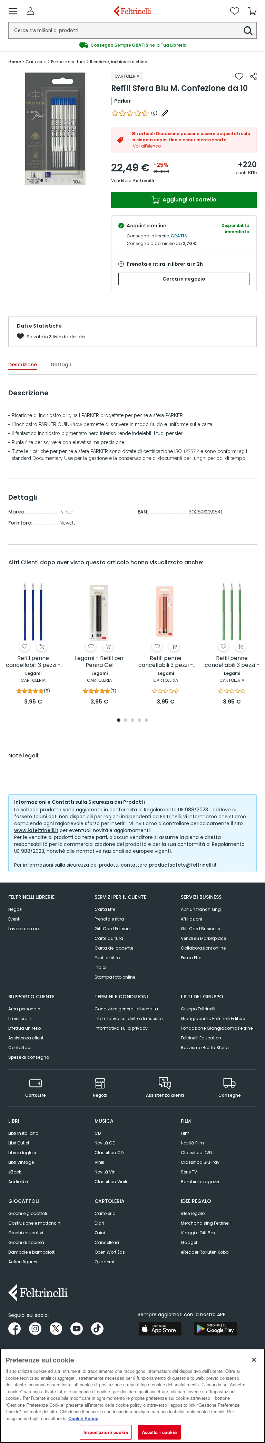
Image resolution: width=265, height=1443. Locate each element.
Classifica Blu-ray (200, 1162)
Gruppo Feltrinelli (198, 1009)
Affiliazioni (191, 919)
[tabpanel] (55, 129)
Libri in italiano (23, 1133)
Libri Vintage (21, 1162)
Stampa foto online (115, 977)
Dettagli (61, 364)
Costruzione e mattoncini (34, 1223)
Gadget (189, 1242)
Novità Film (192, 1143)
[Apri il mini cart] (252, 11)
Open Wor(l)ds (110, 1252)
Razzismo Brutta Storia (205, 1047)
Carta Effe (105, 909)
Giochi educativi (25, 1233)
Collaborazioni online (203, 948)
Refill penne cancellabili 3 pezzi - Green (232, 662)
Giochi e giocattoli (27, 1213)
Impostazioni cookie (106, 1432)
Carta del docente (114, 948)
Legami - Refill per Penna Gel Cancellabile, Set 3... (99, 662)
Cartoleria (105, 1213)
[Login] (30, 11)
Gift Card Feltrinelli (113, 929)
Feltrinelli (143, 180)
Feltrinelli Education (201, 1038)
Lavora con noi (24, 929)
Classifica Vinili (111, 1182)
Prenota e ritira (109, 919)
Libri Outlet (18, 1143)
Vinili (99, 1162)
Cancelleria (107, 1242)
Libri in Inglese (22, 1153)
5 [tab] (69, 180)
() (154, 113)
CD (98, 1133)
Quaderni (104, 1262)
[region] (132, 1396)
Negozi (15, 909)
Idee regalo (193, 1213)
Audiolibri (18, 1182)
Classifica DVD (196, 1153)
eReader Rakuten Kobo (204, 1252)
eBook (14, 1172)
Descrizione (22, 364)
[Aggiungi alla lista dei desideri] (239, 76)
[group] (132, 45)
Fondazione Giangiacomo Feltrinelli (218, 1028)
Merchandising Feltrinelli (206, 1223)
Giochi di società (26, 1242)
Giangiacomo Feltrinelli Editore (213, 1018)
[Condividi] (253, 76)
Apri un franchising (201, 909)
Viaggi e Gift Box (198, 1233)
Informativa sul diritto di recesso (129, 1018)
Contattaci (19, 1047)
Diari (99, 1223)
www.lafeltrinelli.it (36, 830)
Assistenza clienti (26, 1038)
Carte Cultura (109, 938)
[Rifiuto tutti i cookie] (254, 1359)
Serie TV (189, 1172)
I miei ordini (20, 1018)
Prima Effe (191, 958)
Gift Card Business (200, 929)
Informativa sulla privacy (121, 1028)
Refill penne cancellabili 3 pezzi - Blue (33, 662)
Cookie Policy (83, 1418)
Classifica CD (109, 1153)
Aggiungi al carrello (188, 199)
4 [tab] (62, 180)
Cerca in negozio (184, 278)
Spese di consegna (28, 1057)
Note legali (23, 756)
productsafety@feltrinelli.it (183, 864)
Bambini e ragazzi (200, 1182)
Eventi (14, 919)
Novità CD (105, 1143)
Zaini (100, 1233)
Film (185, 1133)
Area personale (24, 1009)
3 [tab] (55, 180)
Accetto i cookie (159, 1432)
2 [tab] (48, 180)
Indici (100, 967)
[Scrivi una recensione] (165, 113)
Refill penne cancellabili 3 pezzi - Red (165, 662)
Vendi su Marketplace (203, 938)
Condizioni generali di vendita (126, 1009)
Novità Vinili (107, 1172)
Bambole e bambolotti (32, 1252)
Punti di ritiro (107, 958)
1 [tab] (41, 180)
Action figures (22, 1262)
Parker (122, 100)
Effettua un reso (24, 1028)
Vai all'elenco (147, 146)
